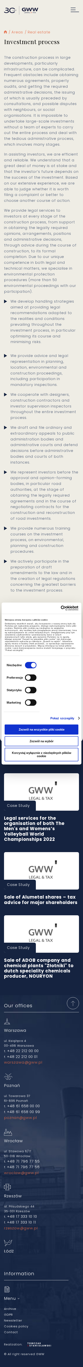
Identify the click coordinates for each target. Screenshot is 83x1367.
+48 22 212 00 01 (22, 1056)
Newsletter (13, 1320)
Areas (17, 32)
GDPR (8, 1314)
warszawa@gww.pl (23, 1062)
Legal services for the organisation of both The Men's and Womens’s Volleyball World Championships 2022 (41, 792)
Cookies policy (16, 1326)
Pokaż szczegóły (62, 718)
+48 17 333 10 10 (22, 1216)
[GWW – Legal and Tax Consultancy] (21, 10)
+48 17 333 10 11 (21, 1222)
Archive (10, 1309)
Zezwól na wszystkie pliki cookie (41, 729)
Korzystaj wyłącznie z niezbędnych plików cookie (41, 754)
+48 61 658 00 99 (23, 1111)
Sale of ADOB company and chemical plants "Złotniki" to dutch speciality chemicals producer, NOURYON (41, 934)
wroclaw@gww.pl (21, 1172)
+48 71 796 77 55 (23, 1161)
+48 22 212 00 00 (23, 1050)
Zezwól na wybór (42, 741)
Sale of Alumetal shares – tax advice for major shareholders (41, 871)
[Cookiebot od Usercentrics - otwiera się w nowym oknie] (60, 608)
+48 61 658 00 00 (23, 1105)
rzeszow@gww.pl (21, 1228)
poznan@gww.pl (20, 1117)
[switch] (30, 677)
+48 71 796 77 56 (23, 1166)
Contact (11, 1332)
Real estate (39, 32)
